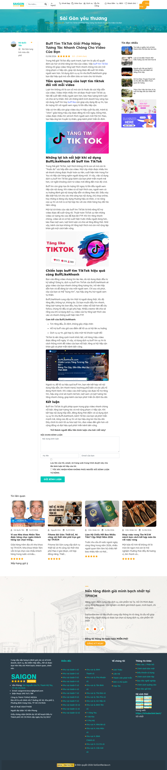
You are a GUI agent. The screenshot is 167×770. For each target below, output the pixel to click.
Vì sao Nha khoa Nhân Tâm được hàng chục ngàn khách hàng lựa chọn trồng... (26, 537)
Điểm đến (66, 661)
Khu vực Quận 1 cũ (71, 669)
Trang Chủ (49, 23)
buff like (72, 102)
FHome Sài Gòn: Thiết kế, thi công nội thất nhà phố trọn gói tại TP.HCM (64, 537)
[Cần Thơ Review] (140, 703)
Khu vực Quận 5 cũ (71, 685)
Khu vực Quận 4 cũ (71, 681)
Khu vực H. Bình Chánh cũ (93, 738)
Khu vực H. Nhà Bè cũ (95, 724)
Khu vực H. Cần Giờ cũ (94, 750)
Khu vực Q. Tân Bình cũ (95, 687)
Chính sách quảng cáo (146, 685)
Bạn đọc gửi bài (144, 689)
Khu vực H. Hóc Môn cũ (95, 730)
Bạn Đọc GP (59, 23)
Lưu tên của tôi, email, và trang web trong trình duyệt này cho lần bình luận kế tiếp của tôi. (79, 464)
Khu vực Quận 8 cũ (71, 697)
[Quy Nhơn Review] (148, 697)
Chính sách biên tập (145, 676)
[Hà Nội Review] (139, 697)
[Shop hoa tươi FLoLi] (138, 106)
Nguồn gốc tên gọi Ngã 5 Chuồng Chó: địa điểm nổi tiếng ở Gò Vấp (143, 70)
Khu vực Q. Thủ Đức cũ (96, 693)
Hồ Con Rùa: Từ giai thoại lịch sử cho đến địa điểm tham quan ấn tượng (144, 81)
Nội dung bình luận (51, 435)
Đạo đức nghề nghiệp (146, 681)
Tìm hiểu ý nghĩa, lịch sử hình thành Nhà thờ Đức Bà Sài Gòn (144, 48)
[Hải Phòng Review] (148, 707)
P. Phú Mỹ (90, 720)
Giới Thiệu (117, 670)
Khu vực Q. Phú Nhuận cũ (96, 679)
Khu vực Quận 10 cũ (71, 705)
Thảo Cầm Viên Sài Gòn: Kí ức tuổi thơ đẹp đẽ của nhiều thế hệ (144, 91)
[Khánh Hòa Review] (139, 707)
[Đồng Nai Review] (148, 703)
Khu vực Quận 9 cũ (71, 701)
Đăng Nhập (144, 4)
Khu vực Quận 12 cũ (71, 713)
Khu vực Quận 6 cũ (71, 689)
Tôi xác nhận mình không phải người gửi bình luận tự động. (79, 471)
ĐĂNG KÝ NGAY (95, 643)
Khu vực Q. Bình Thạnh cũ (93, 671)
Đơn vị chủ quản (120, 682)
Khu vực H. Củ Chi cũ (95, 744)
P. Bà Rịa (90, 716)
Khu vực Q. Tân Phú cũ (96, 697)
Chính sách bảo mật (145, 668)
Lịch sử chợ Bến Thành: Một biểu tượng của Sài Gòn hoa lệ (144, 59)
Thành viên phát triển (122, 678)
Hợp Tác (117, 686)
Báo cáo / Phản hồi (145, 664)
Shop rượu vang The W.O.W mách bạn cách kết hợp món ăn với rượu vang (139, 537)
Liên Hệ (116, 674)
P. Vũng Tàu (91, 713)
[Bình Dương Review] (147, 700)
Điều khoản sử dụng (145, 672)
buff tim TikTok (100, 63)
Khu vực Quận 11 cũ (71, 709)
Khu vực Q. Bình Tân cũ (95, 707)
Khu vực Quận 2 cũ (71, 673)
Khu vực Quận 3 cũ (71, 677)
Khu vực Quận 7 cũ (71, 693)
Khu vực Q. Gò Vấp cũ (95, 701)
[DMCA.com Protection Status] (65, 765)
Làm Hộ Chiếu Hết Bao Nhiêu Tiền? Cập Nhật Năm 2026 (100, 535)
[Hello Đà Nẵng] (139, 700)
